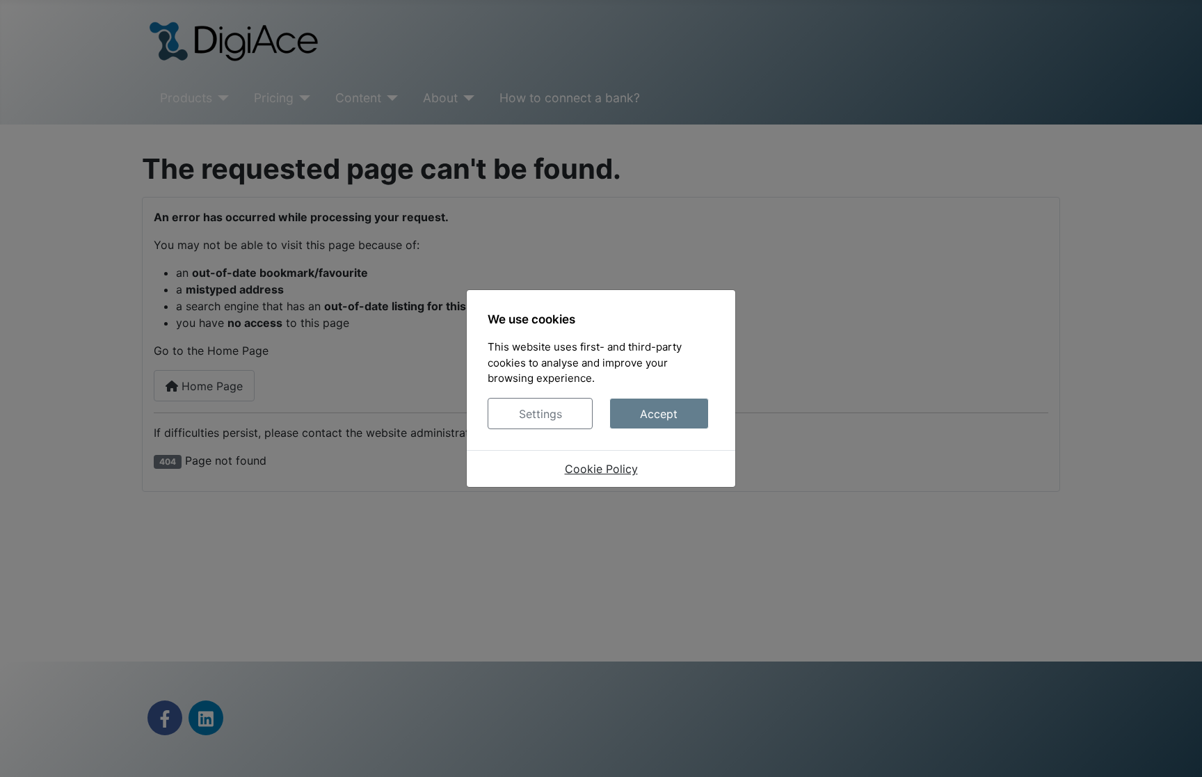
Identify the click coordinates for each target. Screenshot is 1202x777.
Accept (659, 414)
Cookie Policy (601, 469)
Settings (540, 414)
